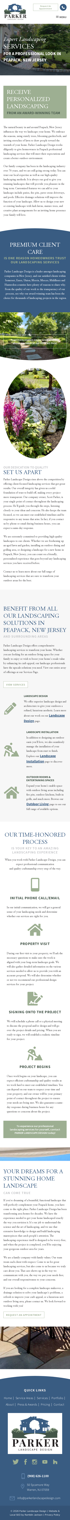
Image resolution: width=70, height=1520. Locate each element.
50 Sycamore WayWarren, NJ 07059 (38, 1487)
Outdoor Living (37, 804)
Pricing (45, 1404)
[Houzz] (55, 1461)
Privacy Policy (52, 1514)
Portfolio (57, 1398)
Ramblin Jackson (33, 1514)
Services (42, 1398)
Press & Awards (27, 1404)
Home (8, 1398)
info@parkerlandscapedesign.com (38, 1498)
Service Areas (24, 1398)
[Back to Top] (65, 1515)
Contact (59, 1404)
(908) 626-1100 (63, 7)
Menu (63, 17)
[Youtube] (45, 1462)
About (10, 1404)
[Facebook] (25, 1462)
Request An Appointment (45, 7)
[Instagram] (34, 1461)
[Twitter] (16, 1461)
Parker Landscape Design (32, 1510)
